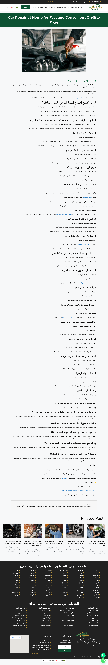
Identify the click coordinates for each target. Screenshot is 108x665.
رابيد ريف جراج (64, 478)
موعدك (89, 482)
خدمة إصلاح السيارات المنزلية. (64, 214)
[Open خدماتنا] (68, 7)
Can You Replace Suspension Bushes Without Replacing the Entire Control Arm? (33, 543)
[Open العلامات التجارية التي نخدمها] (49, 7)
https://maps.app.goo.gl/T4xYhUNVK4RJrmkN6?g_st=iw (79, 490)
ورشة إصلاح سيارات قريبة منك (75, 97)
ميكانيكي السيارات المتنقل (84, 244)
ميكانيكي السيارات (87, 197)
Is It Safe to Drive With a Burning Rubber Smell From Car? (97, 543)
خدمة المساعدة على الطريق (85, 283)
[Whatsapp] (103, 660)
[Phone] (103, 655)
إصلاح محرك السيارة (67, 317)
